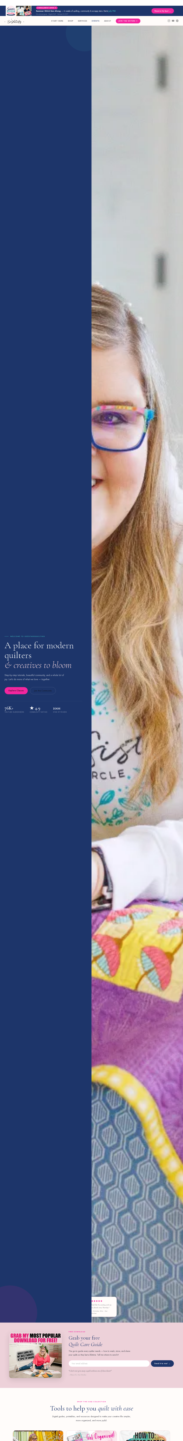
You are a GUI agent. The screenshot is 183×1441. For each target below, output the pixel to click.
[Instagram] (169, 21)
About (107, 21)
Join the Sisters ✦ (128, 21)
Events (96, 21)
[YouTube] (173, 21)
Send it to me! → (162, 1363)
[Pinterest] (177, 21)
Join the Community (43, 690)
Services (82, 21)
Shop (70, 21)
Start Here (57, 21)
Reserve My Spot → (163, 11)
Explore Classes (16, 690)
